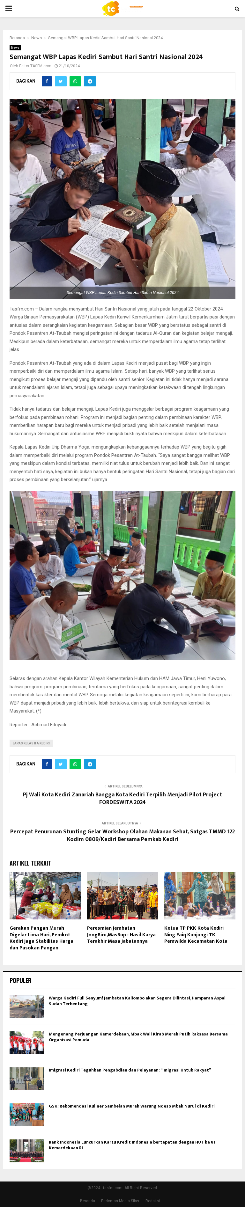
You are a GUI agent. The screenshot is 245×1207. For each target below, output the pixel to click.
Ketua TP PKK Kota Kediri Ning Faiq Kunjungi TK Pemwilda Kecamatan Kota (195, 935)
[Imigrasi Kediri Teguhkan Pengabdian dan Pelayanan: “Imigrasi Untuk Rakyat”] (27, 1078)
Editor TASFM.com (35, 66)
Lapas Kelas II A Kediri (31, 743)
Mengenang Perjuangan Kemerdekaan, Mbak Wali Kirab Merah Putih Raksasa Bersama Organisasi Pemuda (138, 1036)
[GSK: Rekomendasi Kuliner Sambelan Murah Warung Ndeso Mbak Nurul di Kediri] (27, 1114)
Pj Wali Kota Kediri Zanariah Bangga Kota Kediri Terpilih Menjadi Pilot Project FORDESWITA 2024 (122, 798)
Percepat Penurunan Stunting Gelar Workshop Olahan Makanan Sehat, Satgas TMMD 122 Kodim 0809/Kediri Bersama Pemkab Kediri (122, 835)
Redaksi (152, 1201)
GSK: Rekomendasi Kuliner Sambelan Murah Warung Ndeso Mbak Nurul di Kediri (132, 1106)
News (15, 47)
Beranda (87, 1201)
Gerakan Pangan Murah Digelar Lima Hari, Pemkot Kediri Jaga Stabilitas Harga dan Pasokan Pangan (41, 938)
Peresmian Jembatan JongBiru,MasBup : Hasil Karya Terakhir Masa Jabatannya (121, 935)
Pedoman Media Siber (120, 1201)
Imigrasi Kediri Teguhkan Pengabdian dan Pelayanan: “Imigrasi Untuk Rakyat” (130, 1070)
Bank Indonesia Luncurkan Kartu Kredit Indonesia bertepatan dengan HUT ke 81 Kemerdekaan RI (132, 1145)
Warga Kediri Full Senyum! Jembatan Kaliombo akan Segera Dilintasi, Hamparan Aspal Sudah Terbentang (137, 1000)
